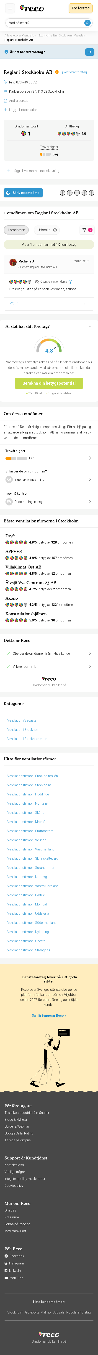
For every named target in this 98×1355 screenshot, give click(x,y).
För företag (81, 8)
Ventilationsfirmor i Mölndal (27, 904)
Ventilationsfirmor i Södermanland (32, 922)
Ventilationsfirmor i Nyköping (28, 932)
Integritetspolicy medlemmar (25, 1179)
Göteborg (32, 1312)
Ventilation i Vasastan (22, 720)
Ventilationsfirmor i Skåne (25, 812)
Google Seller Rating (19, 1133)
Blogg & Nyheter (16, 1119)
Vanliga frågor (15, 1172)
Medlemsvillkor (15, 1231)
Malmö (46, 1312)
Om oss (10, 1210)
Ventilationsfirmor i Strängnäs (28, 950)
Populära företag (78, 1312)
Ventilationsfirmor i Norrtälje (27, 803)
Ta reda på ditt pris (18, 1140)
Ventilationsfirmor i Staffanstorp (30, 831)
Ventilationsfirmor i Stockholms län (32, 776)
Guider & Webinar (17, 1126)
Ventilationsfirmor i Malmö (26, 822)
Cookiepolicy (14, 1185)
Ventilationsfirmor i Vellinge (26, 840)
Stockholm (15, 1312)
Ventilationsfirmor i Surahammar (30, 867)
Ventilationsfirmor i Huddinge (28, 794)
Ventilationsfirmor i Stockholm (29, 785)
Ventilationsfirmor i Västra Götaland (33, 886)
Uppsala (58, 1312)
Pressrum (12, 1217)
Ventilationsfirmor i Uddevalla (28, 913)
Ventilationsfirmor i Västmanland (30, 849)
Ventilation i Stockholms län (27, 739)
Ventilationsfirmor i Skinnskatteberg (32, 858)
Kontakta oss (14, 1165)
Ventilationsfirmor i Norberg (27, 877)
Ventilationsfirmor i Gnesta (26, 941)
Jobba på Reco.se (17, 1224)
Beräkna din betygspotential (49, 383)
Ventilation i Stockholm (23, 729)
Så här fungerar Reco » (49, 1015)
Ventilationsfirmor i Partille (26, 895)
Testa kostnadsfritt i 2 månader (27, 1113)
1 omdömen (16, 230)
